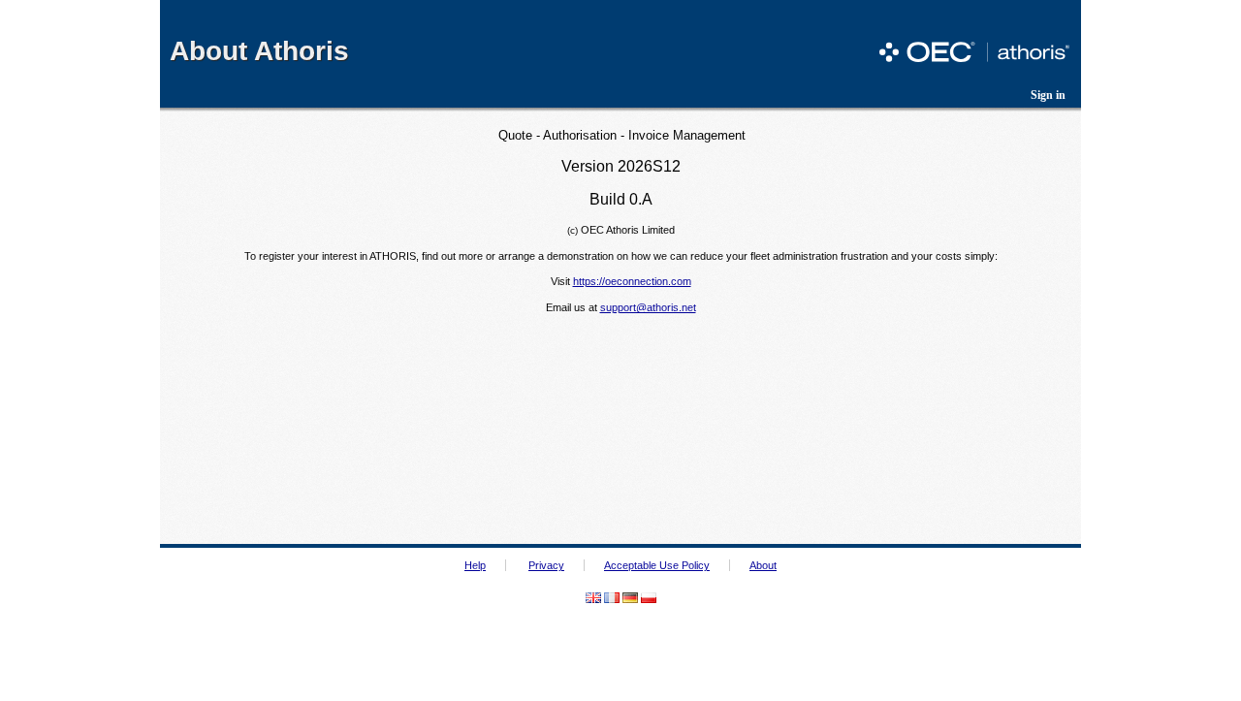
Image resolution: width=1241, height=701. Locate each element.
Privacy (546, 565)
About (763, 565)
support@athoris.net (648, 307)
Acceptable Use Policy (657, 565)
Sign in (1048, 95)
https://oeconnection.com (632, 281)
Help (475, 565)
